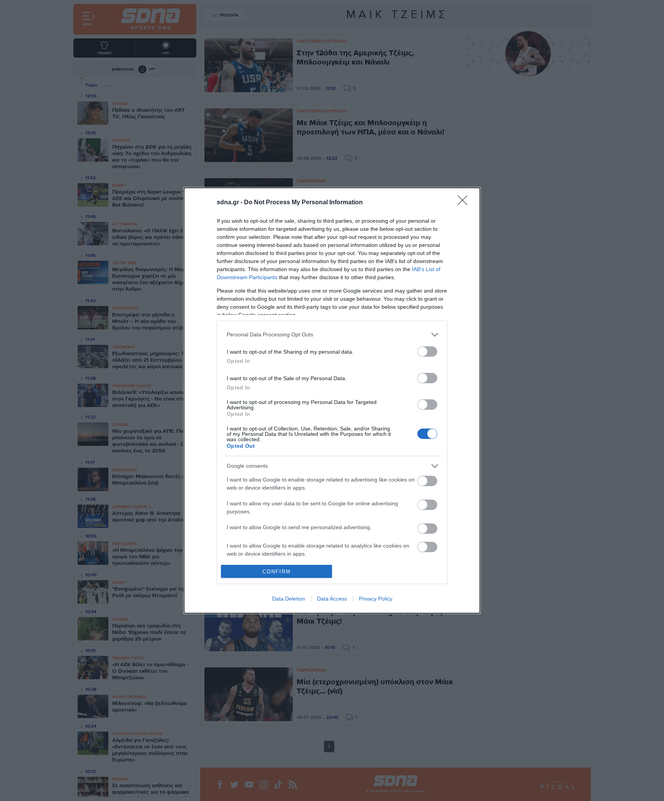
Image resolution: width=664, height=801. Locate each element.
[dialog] (332, 401)
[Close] (465, 202)
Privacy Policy (375, 599)
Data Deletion (288, 599)
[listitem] (332, 335)
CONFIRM (276, 571)
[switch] (427, 351)
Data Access (332, 599)
